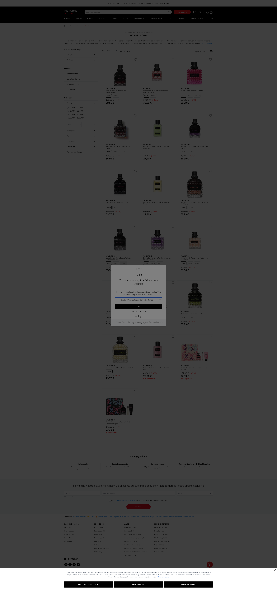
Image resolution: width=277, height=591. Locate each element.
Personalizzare (188, 584)
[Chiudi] (275, 570)
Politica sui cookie (163, 577)
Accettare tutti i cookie (88, 584)
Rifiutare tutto (138, 584)
